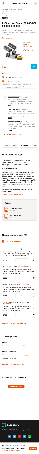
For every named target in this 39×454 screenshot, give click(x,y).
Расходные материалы (9, 12)
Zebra (30, 46)
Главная (5, 10)
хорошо (33, 448)
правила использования (11, 450)
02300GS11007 (7, 303)
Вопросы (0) (20, 377)
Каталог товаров (16, 10)
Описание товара (10, 145)
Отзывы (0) (7, 377)
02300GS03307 (26, 249)
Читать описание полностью (13, 195)
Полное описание (8, 38)
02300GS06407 (26, 284)
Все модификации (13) (12, 134)
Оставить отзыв (16, 386)
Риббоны (25, 355)
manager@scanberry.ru (19, 3)
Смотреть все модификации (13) (14, 323)
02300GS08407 (26, 267)
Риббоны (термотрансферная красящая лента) (15, 15)
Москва (13, 74)
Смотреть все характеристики (13, 364)
